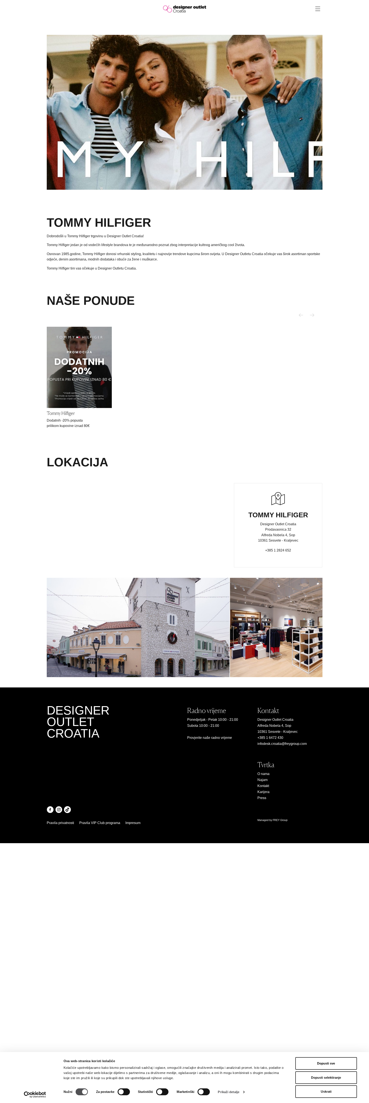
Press (261, 798)
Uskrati (326, 1091)
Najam (262, 780)
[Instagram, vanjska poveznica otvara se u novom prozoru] (58, 809)
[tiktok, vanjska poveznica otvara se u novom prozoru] (67, 809)
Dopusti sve (326, 1063)
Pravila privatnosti (60, 823)
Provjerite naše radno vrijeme (209, 737)
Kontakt (263, 786)
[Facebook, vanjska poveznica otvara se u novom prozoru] (50, 809)
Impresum (132, 823)
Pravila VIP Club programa (99, 823)
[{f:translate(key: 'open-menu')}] (317, 8)
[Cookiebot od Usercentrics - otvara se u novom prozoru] (35, 1094)
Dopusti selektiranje (326, 1077)
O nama (263, 774)
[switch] (124, 1091)
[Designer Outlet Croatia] (184, 9)
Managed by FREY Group (272, 820)
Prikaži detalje (228, 1092)
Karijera (263, 792)
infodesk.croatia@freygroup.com (282, 744)
